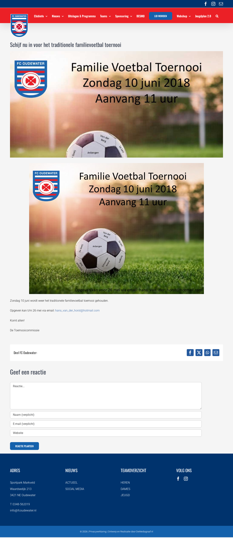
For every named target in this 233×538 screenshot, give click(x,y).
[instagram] (186, 479)
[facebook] (178, 479)
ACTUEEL (71, 482)
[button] (217, 15)
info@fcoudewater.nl (23, 510)
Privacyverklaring (97, 531)
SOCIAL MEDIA (74, 489)
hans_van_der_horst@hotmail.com (77, 310)
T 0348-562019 (20, 504)
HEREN (125, 482)
